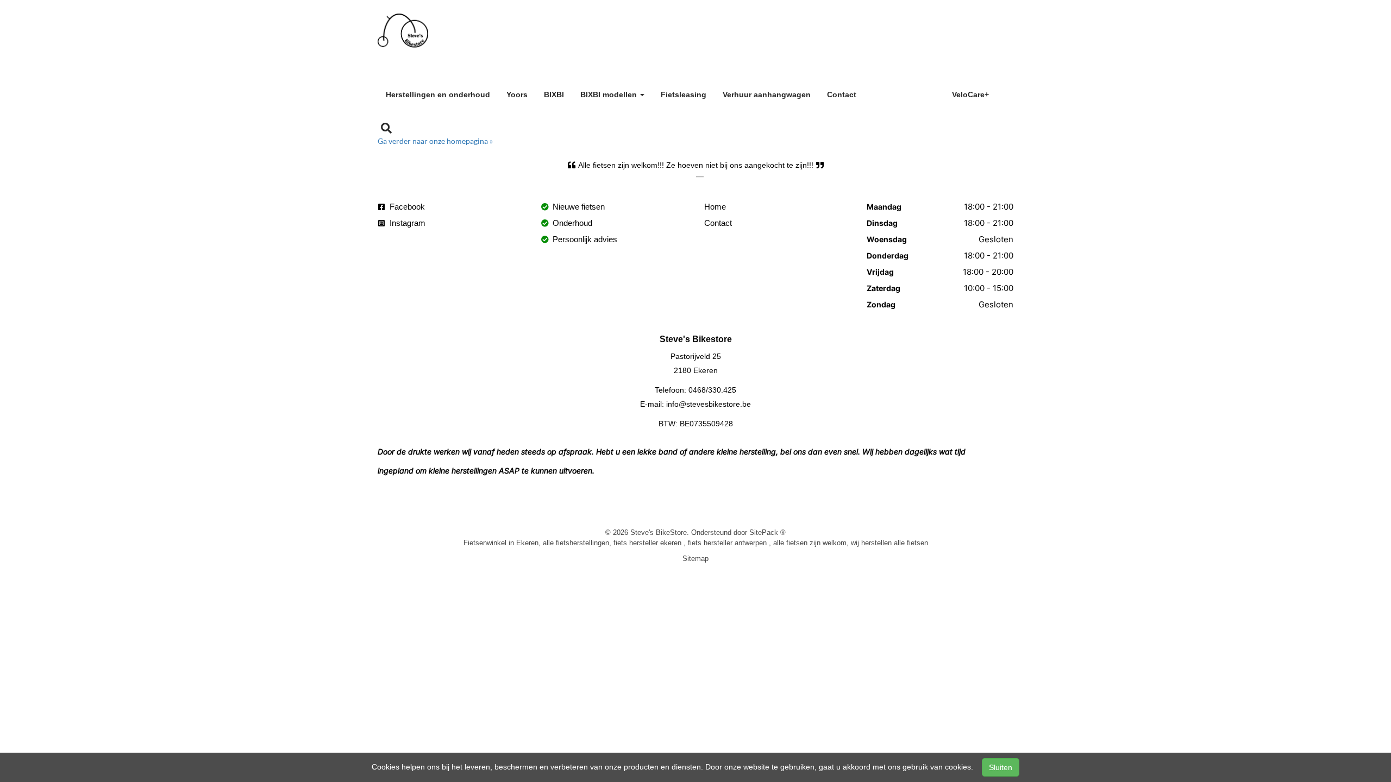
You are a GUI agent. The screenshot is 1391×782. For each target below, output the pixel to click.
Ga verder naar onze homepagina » (435, 141)
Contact (841, 94)
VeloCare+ (970, 94)
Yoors (517, 94)
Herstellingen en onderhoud (438, 94)
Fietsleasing (683, 94)
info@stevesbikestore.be (708, 404)
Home (715, 206)
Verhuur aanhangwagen (767, 94)
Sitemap (695, 558)
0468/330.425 (712, 390)
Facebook (406, 206)
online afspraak (904, 93)
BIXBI (554, 94)
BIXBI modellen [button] (609, 94)
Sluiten (1000, 767)
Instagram (406, 223)
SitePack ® (767, 532)
